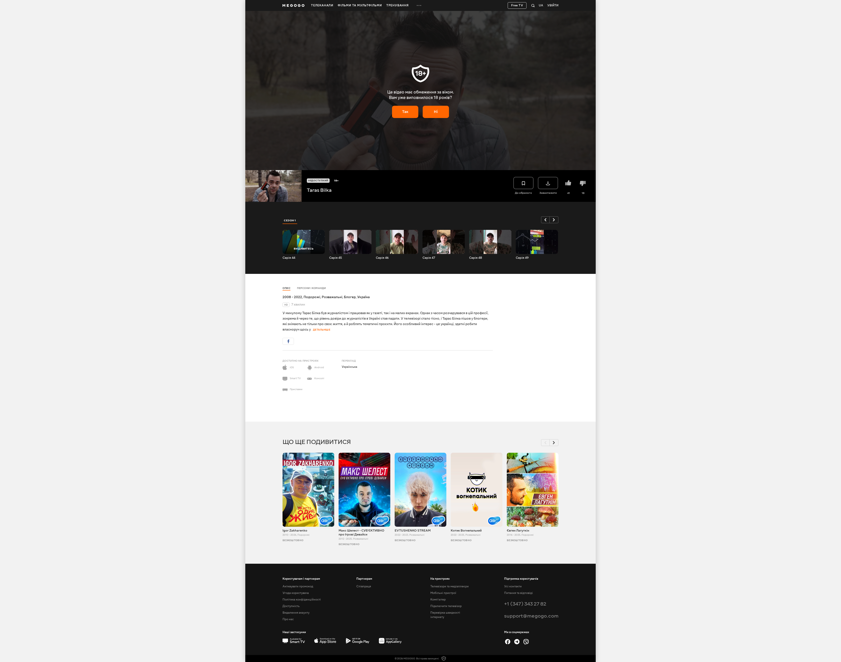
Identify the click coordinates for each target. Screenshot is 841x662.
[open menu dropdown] (419, 5)
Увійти (552, 5)
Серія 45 (335, 258)
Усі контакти (513, 586)
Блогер (350, 297)
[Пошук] (533, 5)
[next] (554, 219)
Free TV (517, 5)
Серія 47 (428, 258)
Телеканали (322, 5)
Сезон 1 (290, 220)
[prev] (545, 219)
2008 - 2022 (292, 297)
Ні (436, 111)
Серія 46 (382, 258)
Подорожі (312, 297)
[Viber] (526, 641)
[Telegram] (516, 641)
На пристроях (440, 579)
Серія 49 (522, 258)
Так (405, 111)
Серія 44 (289, 258)
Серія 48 (475, 258)
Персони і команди (311, 288)
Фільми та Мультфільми (360, 5)
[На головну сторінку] (293, 5)
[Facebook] (507, 641)
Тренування (397, 5)
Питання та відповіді (518, 593)
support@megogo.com (531, 616)
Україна (363, 297)
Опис (286, 288)
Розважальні (332, 297)
